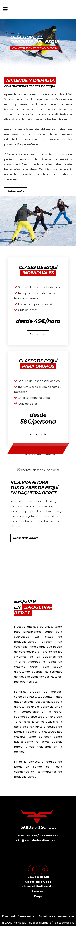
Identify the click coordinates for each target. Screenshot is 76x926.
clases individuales (54, 174)
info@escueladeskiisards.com (38, 840)
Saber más (15, 191)
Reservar (38, 891)
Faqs (38, 896)
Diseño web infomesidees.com (19, 916)
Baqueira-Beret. (28, 144)
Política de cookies (63, 922)
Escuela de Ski (38, 877)
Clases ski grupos (38, 881)
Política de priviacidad (39, 922)
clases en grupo (15, 179)
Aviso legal (19, 922)
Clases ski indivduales (38, 886)
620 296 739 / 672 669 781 (38, 835)
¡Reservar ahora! (26, 538)
